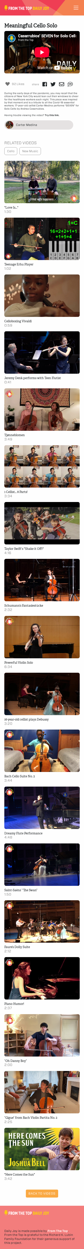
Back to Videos (41, 1193)
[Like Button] (7, 84)
